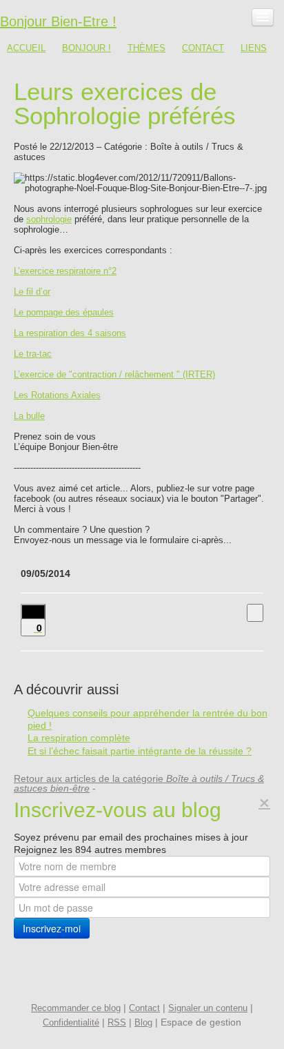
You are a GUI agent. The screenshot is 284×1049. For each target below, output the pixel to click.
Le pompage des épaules (64, 312)
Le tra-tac (33, 354)
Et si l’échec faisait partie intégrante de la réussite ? (140, 750)
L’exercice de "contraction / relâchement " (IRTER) (114, 374)
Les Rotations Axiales (57, 395)
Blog (143, 1022)
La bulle (29, 416)
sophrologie (49, 219)
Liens (254, 48)
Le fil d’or (32, 291)
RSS (117, 1022)
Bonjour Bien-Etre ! (58, 21)
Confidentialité (71, 1022)
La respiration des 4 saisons (70, 333)
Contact (203, 48)
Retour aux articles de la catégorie (139, 783)
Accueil (26, 48)
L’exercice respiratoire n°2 (65, 271)
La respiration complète (79, 737)
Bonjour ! (86, 48)
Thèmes (146, 48)
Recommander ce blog (76, 1008)
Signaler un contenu (207, 1008)
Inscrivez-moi (52, 928)
